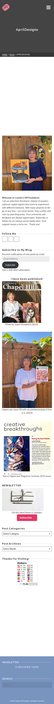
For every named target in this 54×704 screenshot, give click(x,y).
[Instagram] (10, 239)
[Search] (42, 7)
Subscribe (10, 265)
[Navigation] (48, 7)
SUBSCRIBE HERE (27, 667)
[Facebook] (5, 239)
